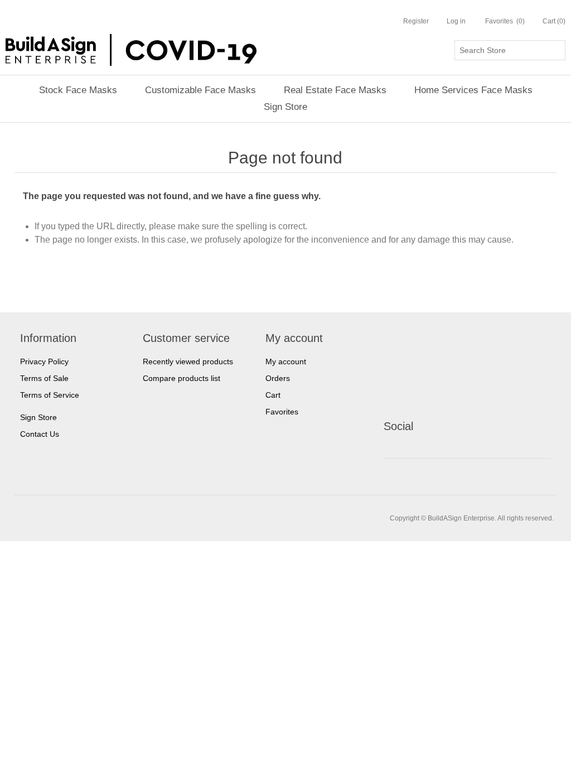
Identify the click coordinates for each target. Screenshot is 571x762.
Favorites (281, 411)
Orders (277, 378)
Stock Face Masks (78, 90)
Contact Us (39, 434)
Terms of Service (49, 394)
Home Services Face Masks (473, 90)
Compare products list (181, 378)
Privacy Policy (44, 361)
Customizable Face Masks (200, 90)
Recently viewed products (188, 361)
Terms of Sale (44, 378)
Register (416, 21)
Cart (272, 394)
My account (285, 361)
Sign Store (285, 107)
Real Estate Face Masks (335, 90)
